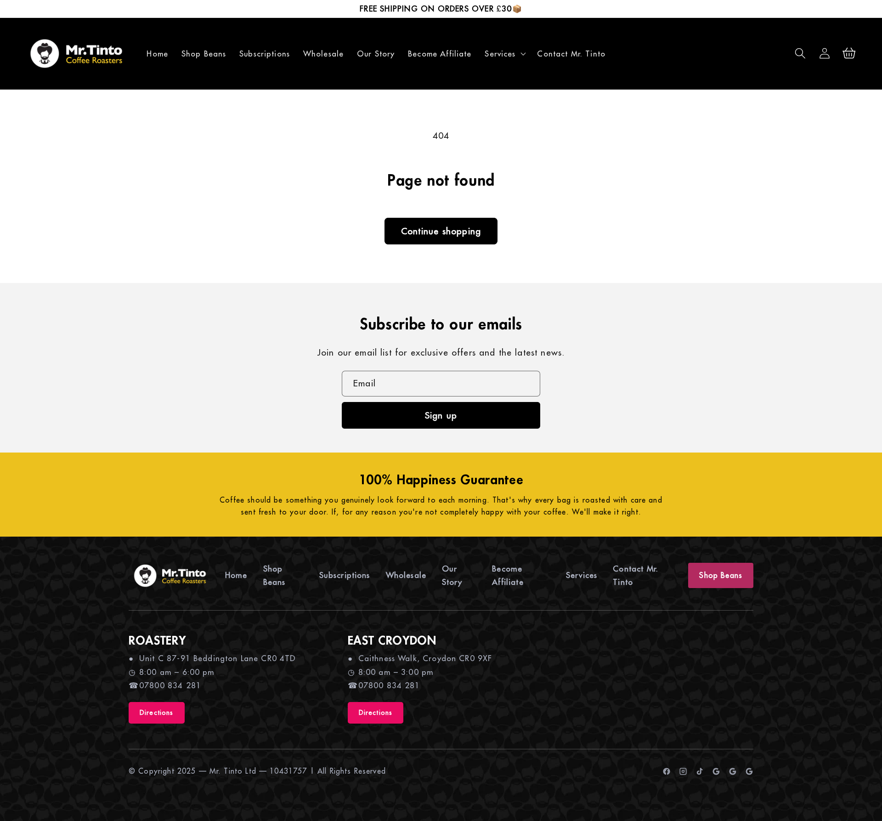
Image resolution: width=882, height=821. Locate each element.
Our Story (452, 575)
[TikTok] (699, 771)
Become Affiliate (507, 575)
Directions (157, 712)
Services (581, 575)
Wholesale (406, 575)
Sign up (441, 415)
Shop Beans (274, 575)
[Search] (800, 53)
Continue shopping (441, 231)
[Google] (716, 771)
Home (236, 575)
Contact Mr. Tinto (635, 575)
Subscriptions (344, 575)
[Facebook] (666, 771)
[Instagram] (683, 771)
